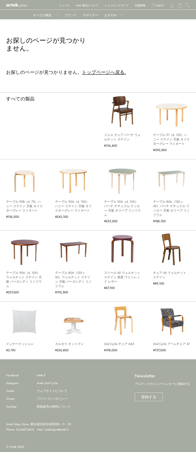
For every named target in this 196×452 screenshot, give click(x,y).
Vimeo (10, 399)
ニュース (64, 5)
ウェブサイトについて (52, 391)
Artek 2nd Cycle (47, 383)
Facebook (12, 375)
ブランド (71, 15)
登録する (148, 397)
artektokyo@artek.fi (57, 429)
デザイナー (90, 15)
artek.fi (160, 5)
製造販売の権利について (53, 406)
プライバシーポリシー (52, 399)
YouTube (11, 406)
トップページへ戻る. (104, 72)
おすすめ (110, 15)
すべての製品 (42, 15)
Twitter (10, 391)
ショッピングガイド (117, 5)
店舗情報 (140, 5)
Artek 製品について (87, 5)
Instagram (12, 383)
